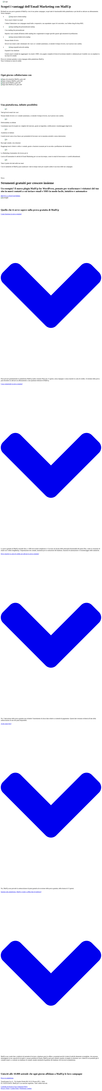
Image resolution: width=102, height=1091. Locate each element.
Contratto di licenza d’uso (9, 1087)
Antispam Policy (22, 1087)
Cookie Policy (14, 1088)
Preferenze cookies (26, 1088)
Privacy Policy (5, 1088)
